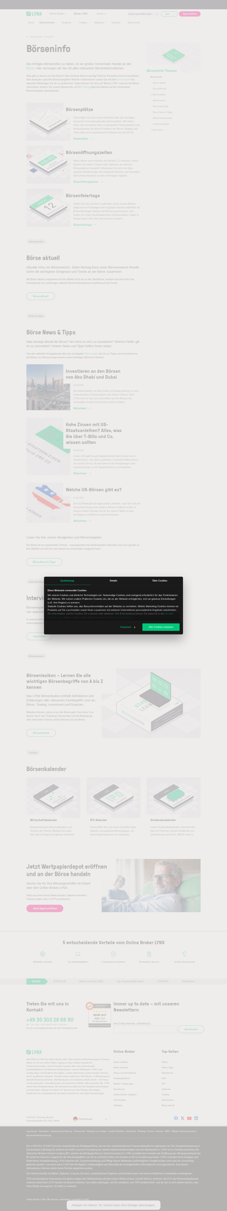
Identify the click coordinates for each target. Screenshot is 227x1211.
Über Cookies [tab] (159, 580)
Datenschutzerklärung (118, 617)
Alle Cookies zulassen (161, 627)
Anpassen (125, 627)
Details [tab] (113, 580)
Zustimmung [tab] (67, 580)
